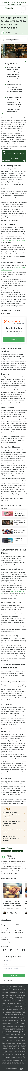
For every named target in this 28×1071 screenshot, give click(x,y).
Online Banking (7, 851)
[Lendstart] (9, 8)
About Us (17, 928)
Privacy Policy (5, 937)
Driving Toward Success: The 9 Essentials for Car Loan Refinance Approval (12, 903)
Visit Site (14, 339)
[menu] (2, 8)
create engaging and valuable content (13, 240)
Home (3, 13)
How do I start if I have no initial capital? (12, 831)
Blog (8, 13)
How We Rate (4, 935)
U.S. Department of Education (17, 1063)
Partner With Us (19, 932)
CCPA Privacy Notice (6, 930)
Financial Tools (18, 937)
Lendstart (8, 32)
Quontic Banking (13, 328)
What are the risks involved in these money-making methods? (11, 823)
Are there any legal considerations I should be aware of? (10, 838)
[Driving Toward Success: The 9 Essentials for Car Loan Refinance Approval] (12, 890)
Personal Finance (18, 851)
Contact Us (18, 930)
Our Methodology (6, 942)
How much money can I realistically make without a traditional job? (11, 815)
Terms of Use (4, 939)
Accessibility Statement (7, 928)
